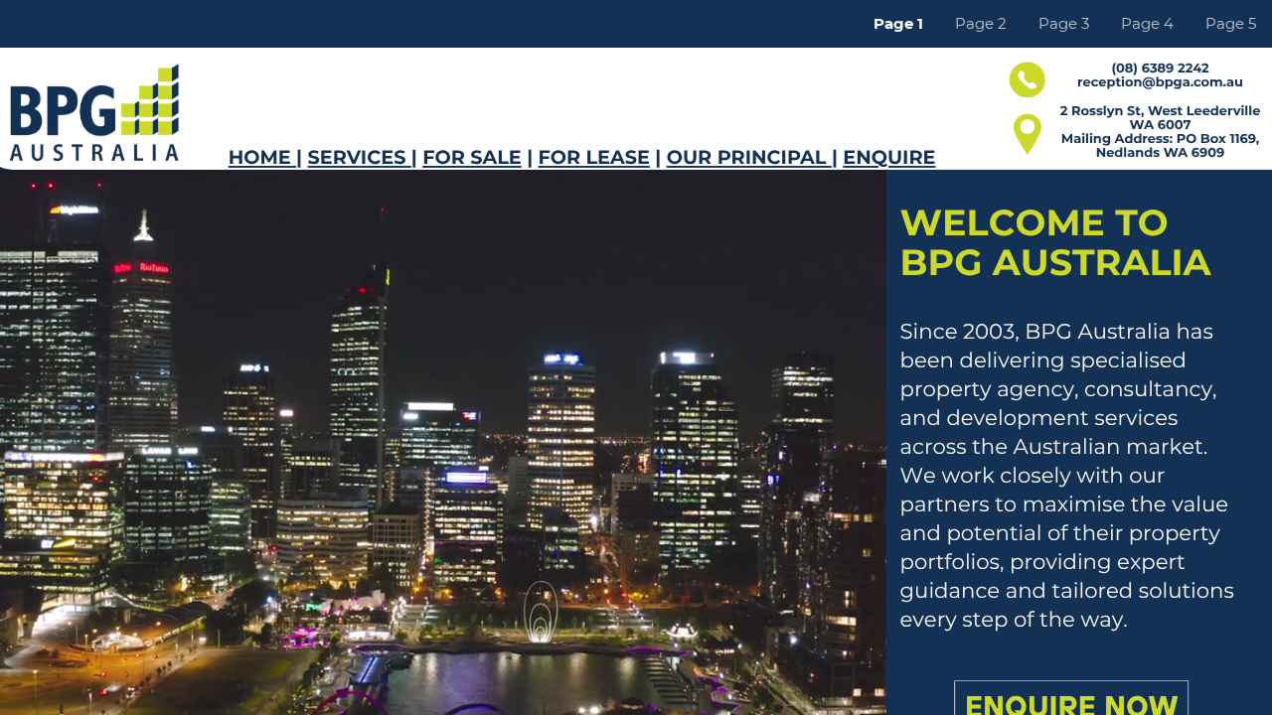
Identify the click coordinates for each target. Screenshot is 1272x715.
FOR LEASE (594, 157)
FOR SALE (471, 157)
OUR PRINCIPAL (749, 157)
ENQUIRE (889, 157)
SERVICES (359, 157)
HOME (262, 157)
